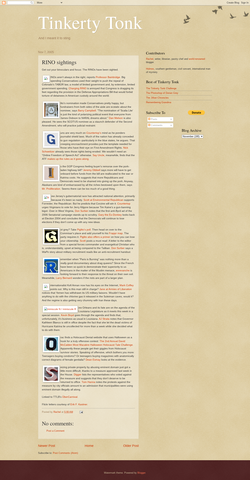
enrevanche (123, 270)
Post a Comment (55, 430)
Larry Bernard (64, 278)
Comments (156, 125)
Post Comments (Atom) (65, 453)
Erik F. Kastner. (79, 404)
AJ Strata (104, 318)
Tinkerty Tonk (90, 22)
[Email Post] (81, 412)
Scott (83, 240)
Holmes (150, 68)
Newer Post (46, 446)
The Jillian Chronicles (157, 97)
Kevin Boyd (67, 315)
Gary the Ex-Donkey (110, 214)
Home (89, 446)
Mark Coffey (127, 285)
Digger (77, 374)
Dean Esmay (93, 359)
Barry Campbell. (87, 110)
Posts (153, 119)
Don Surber (81, 211)
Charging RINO (77, 88)
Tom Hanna (88, 382)
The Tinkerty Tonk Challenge (161, 88)
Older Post (131, 446)
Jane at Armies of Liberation (115, 289)
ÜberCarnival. (70, 397)
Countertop (123, 203)
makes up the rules (58, 159)
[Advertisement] (193, 199)
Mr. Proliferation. (51, 188)
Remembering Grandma (158, 102)
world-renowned (197, 59)
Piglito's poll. (84, 229)
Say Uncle (98, 155)
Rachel (149, 59)
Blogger (141, 472)
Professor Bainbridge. (108, 77)
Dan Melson (116, 118)
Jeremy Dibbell (91, 170)
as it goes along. (79, 159)
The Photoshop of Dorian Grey (162, 93)
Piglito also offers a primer (95, 237)
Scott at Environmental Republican (103, 200)
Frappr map (116, 233)
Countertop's (93, 133)
